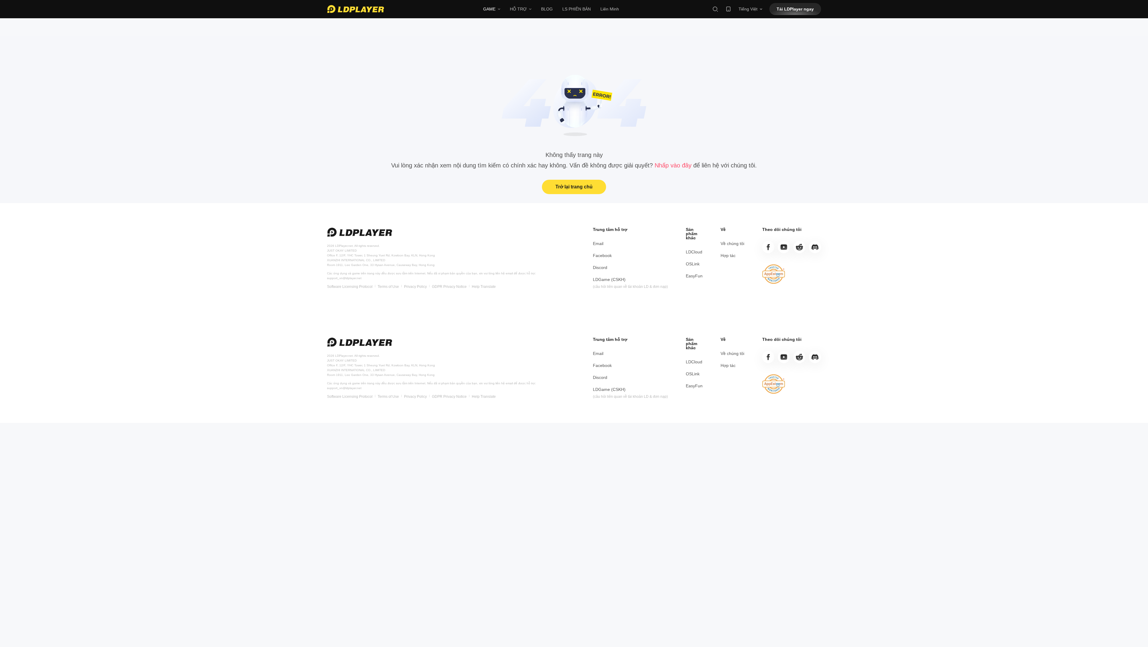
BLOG (547, 9)
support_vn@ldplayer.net (344, 278)
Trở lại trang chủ (574, 186)
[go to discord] (815, 247)
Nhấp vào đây (674, 165)
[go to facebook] (768, 247)
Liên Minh (609, 9)
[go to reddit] (799, 247)
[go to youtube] (784, 247)
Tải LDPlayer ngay (795, 9)
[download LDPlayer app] (728, 9)
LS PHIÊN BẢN (576, 9)
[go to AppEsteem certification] (773, 274)
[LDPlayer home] (355, 9)
